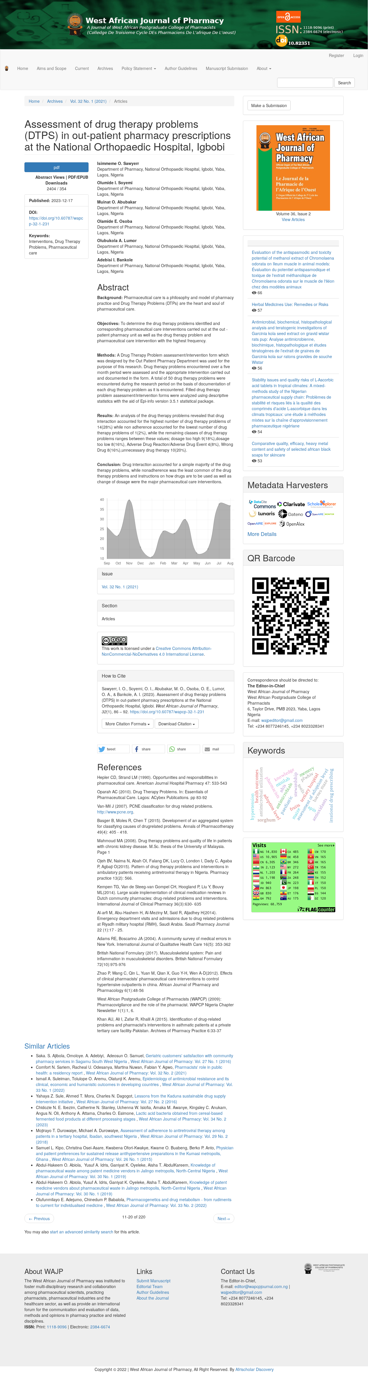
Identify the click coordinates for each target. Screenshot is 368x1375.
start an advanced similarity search (81, 1232)
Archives (105, 68)
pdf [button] (57, 167)
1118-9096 (57, 1327)
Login (358, 55)
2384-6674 (100, 1327)
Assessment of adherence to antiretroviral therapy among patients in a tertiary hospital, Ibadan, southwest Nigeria (130, 1133)
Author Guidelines (181, 68)
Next (224, 1218)
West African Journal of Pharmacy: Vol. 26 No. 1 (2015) (102, 1159)
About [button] (263, 68)
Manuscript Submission (227, 68)
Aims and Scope (51, 68)
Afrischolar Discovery (254, 1369)
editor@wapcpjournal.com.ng (261, 1286)
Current (82, 68)
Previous (39, 1218)
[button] (113, 749)
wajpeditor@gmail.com (282, 720)
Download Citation (175, 724)
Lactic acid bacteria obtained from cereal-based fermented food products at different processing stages (129, 1116)
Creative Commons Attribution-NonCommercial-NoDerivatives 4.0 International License (157, 651)
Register (336, 55)
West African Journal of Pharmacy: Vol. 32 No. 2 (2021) (136, 1073)
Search (344, 82)
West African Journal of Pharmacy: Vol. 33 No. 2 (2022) (156, 1205)
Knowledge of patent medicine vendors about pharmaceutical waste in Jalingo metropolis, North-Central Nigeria (131, 1185)
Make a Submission (269, 105)
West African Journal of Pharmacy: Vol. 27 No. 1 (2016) (181, 1061)
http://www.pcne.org (115, 812)
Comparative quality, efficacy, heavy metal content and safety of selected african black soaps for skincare (291, 449)
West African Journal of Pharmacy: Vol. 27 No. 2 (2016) (126, 1101)
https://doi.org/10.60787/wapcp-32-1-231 (167, 711)
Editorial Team (150, 1286)
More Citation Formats (126, 724)
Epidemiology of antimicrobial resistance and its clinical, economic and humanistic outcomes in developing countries (132, 1081)
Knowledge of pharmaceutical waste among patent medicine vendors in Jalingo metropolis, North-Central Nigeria (126, 1168)
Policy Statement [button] (137, 68)
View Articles (293, 219)
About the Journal (153, 1298)
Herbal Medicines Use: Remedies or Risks (290, 304)
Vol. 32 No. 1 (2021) (88, 101)
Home (22, 68)
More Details (262, 533)
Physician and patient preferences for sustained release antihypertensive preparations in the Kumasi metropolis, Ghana (134, 1153)
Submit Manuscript (153, 1280)
